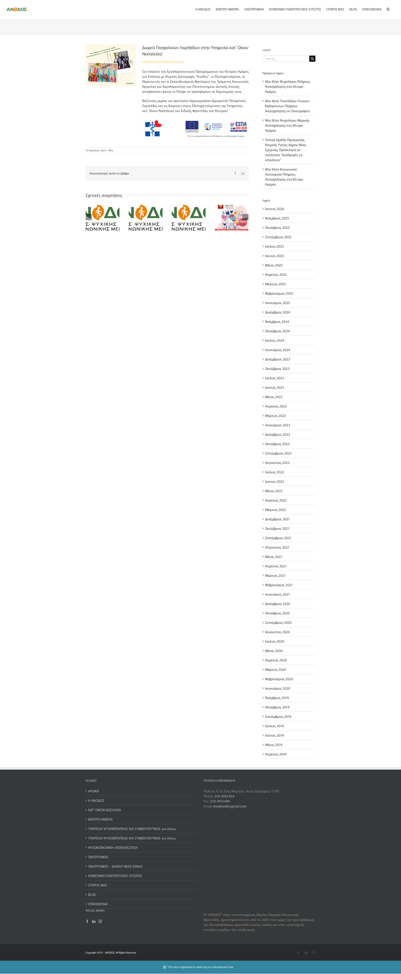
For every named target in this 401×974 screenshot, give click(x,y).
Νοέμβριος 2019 (277, 697)
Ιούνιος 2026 (274, 208)
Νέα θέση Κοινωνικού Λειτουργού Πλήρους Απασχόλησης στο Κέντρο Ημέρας (284, 177)
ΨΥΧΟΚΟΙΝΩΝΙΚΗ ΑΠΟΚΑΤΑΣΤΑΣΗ (113, 847)
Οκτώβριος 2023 (277, 368)
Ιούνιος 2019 (274, 735)
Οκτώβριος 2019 (277, 706)
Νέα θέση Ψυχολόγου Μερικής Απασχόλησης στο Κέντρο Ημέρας (287, 125)
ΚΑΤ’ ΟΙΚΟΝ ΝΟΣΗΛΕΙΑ (104, 809)
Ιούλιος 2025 (274, 246)
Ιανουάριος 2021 (277, 594)
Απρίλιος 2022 (276, 500)
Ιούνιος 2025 (274, 255)
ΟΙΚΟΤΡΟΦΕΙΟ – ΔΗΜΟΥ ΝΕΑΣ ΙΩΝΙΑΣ (115, 866)
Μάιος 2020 (274, 650)
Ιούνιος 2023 (274, 387)
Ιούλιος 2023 (274, 377)
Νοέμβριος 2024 (277, 321)
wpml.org (201, 967)
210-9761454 (224, 795)
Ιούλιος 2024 (274, 340)
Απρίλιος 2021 (276, 565)
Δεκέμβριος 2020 (277, 603)
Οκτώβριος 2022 (277, 443)
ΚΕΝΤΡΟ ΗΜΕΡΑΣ (100, 819)
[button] (388, 9)
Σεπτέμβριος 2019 (278, 716)
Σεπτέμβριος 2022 (278, 453)
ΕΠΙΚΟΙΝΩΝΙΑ (98, 903)
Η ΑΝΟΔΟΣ (96, 800)
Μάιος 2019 (273, 744)
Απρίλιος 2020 (276, 659)
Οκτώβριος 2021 (277, 528)
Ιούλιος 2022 (274, 471)
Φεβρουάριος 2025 (279, 293)
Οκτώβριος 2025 (277, 227)
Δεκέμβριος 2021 (277, 518)
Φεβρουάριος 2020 (279, 678)
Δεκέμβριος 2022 (277, 434)
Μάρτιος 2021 (275, 575)
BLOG (92, 894)
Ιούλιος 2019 (274, 725)
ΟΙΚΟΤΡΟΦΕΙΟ (98, 856)
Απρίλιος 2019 (276, 753)
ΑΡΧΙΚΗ (93, 790)
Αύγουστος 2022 (277, 462)
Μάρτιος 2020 (275, 669)
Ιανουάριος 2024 (277, 349)
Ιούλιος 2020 (274, 641)
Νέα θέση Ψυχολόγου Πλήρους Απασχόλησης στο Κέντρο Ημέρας (287, 86)
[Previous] (89, 217)
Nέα (111, 150)
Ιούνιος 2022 (274, 481)
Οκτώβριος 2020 (277, 612)
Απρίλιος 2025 (276, 274)
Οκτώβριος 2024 (277, 330)
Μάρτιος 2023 (275, 415)
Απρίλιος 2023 (276, 406)
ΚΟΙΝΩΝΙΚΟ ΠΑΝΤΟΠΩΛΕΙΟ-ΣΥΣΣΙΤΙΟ (115, 875)
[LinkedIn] (93, 921)
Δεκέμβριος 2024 (277, 311)
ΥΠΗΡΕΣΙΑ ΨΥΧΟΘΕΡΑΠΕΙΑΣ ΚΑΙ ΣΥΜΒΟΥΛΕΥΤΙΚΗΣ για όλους (132, 828)
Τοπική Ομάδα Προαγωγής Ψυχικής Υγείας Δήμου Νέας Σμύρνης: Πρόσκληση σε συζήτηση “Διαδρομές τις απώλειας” (285, 149)
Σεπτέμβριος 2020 (278, 622)
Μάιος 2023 (273, 396)
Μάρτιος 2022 (275, 509)
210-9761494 (220, 800)
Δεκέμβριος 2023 (277, 359)
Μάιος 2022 (274, 490)
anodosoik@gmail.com (230, 805)
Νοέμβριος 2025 (277, 217)
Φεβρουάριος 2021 (279, 584)
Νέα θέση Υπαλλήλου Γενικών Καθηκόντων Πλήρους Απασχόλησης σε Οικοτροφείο (287, 105)
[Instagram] (100, 921)
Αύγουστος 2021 (277, 547)
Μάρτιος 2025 (275, 283)
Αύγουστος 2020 (277, 631)
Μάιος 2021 (273, 556)
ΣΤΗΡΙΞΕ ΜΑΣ (97, 884)
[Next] (245, 217)
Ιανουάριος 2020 (277, 688)
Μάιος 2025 (274, 264)
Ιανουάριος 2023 (277, 424)
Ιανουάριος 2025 (277, 302)
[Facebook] (87, 921)
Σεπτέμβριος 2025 (278, 236)
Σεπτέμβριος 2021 (278, 537)
